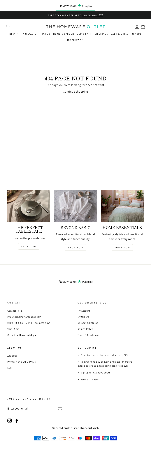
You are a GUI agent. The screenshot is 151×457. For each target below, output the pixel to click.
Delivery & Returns (88, 322)
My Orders (83, 316)
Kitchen (44, 33)
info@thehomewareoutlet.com (24, 316)
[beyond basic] (75, 206)
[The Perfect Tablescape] (28, 206)
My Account (84, 310)
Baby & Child (120, 33)
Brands (136, 33)
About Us (12, 355)
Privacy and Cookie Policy (21, 362)
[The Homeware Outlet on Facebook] (17, 421)
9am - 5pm (13, 329)
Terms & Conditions (88, 335)
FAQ (9, 368)
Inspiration (75, 40)
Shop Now (29, 246)
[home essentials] (122, 206)
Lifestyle (101, 33)
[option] (75, 15)
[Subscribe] (60, 408)
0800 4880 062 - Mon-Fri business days (28, 322)
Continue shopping (75, 91)
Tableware (28, 33)
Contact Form (15, 310)
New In (14, 33)
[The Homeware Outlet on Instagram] (9, 421)
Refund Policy (85, 329)
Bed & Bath (84, 33)
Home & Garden (63, 33)
